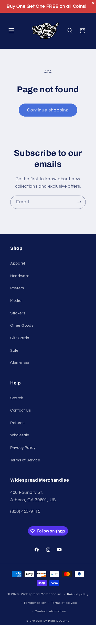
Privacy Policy (22, 448)
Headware (19, 276)
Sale (14, 350)
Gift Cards (19, 338)
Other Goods (21, 325)
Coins (79, 6)
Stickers (17, 313)
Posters (17, 288)
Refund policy (78, 594)
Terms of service (64, 603)
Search (16, 398)
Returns (17, 423)
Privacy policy (35, 603)
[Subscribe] (79, 202)
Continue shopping (48, 110)
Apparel (17, 263)
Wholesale (19, 435)
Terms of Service (25, 460)
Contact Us (20, 410)
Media (16, 301)
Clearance (19, 363)
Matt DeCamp (58, 620)
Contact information (50, 611)
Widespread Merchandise (41, 594)
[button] (11, 31)
